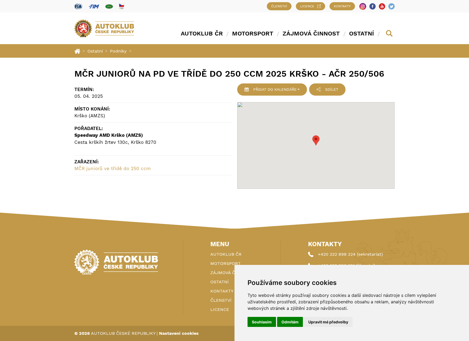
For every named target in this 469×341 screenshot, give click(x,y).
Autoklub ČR (202, 33)
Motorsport (252, 33)
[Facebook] (372, 6)
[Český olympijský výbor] (121, 6)
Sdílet (331, 89)
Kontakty (342, 6)
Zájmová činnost (311, 33)
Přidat (275, 89)
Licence (307, 6)
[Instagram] (362, 6)
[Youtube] (382, 6)
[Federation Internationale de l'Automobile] (78, 6)
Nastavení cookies (179, 333)
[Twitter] (391, 6)
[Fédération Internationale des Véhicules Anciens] (109, 6)
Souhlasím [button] (262, 322)
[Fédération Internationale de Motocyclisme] (93, 6)
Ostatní (361, 33)
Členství (279, 6)
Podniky (118, 51)
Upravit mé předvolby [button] (328, 322)
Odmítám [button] (290, 322)
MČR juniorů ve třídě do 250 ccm (112, 168)
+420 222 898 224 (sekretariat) (350, 254)
